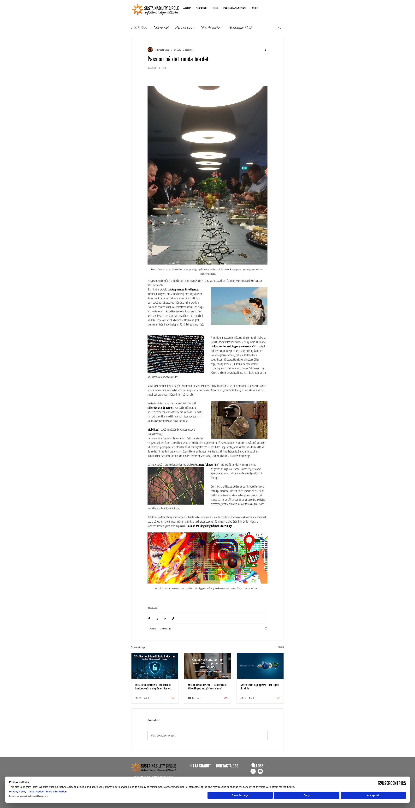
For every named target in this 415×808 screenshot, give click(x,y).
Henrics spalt (184, 27)
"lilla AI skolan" (212, 27)
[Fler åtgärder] (265, 50)
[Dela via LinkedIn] (164, 618)
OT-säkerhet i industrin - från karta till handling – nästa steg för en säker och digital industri (153, 686)
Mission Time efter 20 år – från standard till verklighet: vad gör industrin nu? (207, 686)
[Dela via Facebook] (149, 618)
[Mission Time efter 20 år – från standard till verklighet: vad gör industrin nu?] (207, 666)
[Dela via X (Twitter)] (157, 618)
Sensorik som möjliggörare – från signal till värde (260, 686)
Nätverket (161, 27)
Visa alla (281, 646)
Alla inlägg (139, 27)
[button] (202, 8)
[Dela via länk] (172, 618)
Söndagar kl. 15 (240, 27)
